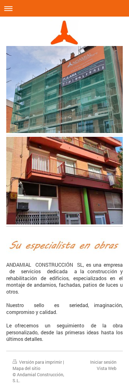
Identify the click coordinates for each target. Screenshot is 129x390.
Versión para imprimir (40, 362)
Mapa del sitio (26, 368)
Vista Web (106, 368)
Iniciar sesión (103, 362)
